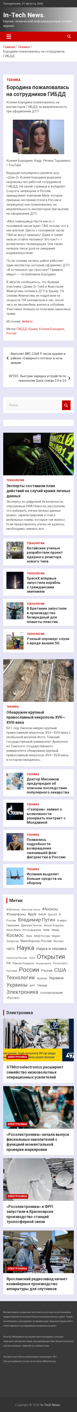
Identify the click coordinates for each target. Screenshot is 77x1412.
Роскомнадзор (43, 963)
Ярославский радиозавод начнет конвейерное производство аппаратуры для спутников (36, 1284)
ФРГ (32, 985)
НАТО (10, 949)
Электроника (22, 992)
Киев (46, 930)
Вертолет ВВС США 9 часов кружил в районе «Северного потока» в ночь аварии (38, 358)
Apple (32, 914)
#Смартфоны (16, 914)
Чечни (42, 985)
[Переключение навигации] (9, 37)
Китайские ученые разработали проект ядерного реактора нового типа (45, 554)
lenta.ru (27, 321)
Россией (11, 970)
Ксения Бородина (51, 329)
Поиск (66, 405)
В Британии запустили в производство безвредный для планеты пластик (47, 615)
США (60, 970)
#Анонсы (50, 909)
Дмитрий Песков (31, 925)
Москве (58, 941)
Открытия (51, 956)
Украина (42, 978)
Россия (46, 971)
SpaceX (52, 914)
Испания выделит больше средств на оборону (44, 878)
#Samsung (12, 909)
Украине (56, 978)
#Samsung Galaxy (30, 909)
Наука (25, 948)
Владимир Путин (36, 919)
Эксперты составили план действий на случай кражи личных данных (38, 491)
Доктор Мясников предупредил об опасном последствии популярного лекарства (48, 785)
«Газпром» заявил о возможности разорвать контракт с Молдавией (46, 816)
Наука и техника (51, 948)
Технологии (15, 480)
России (11, 333)
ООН (32, 957)
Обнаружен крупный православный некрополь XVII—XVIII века (35, 717)
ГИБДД (22, 329)
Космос (15, 935)
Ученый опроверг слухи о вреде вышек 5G (48, 641)
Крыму (33, 329)
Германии (12, 925)
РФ (8, 963)
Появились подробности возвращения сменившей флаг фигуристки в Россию (46, 848)
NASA (42, 914)
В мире (62, 920)
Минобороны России (36, 941)
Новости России (16, 957)
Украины (17, 985)
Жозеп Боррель (54, 925)
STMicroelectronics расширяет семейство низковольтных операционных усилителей (34, 1072)
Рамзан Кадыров (23, 963)
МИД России (42, 936)
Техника (13, 80)
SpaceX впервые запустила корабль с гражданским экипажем (44, 585)
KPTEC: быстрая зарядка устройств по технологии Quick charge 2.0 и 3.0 (37, 378)
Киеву (55, 930)
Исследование (32, 930)
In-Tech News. (24, 15)
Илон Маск (13, 930)
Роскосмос (60, 963)
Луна (29, 936)
